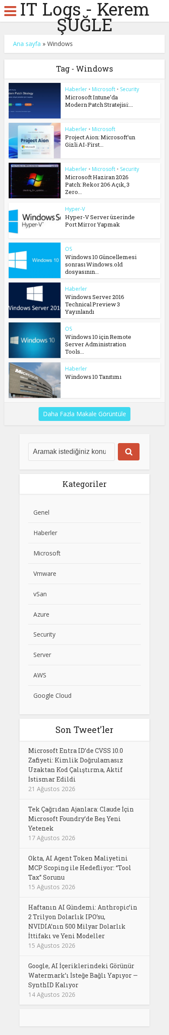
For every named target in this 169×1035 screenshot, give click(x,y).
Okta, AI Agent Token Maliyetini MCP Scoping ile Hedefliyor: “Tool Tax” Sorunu (79, 867)
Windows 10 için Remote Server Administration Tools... (98, 344)
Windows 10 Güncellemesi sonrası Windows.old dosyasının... (100, 264)
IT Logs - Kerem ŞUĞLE (85, 17)
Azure (41, 614)
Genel (41, 512)
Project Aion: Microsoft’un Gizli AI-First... (100, 140)
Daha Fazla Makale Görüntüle (84, 414)
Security (129, 89)
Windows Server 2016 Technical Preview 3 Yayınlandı (94, 304)
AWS (39, 675)
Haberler (76, 89)
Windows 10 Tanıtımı (93, 377)
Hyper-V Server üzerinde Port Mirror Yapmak (100, 220)
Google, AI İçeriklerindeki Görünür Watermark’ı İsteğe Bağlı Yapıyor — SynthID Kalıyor (83, 975)
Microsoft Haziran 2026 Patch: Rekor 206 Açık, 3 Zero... (97, 184)
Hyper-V (75, 209)
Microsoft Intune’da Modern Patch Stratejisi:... (99, 100)
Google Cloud (52, 695)
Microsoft (103, 89)
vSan (40, 594)
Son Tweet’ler (84, 729)
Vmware (44, 573)
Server (42, 655)
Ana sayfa (27, 43)
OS (68, 249)
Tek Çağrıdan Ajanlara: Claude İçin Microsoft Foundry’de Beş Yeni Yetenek (81, 818)
